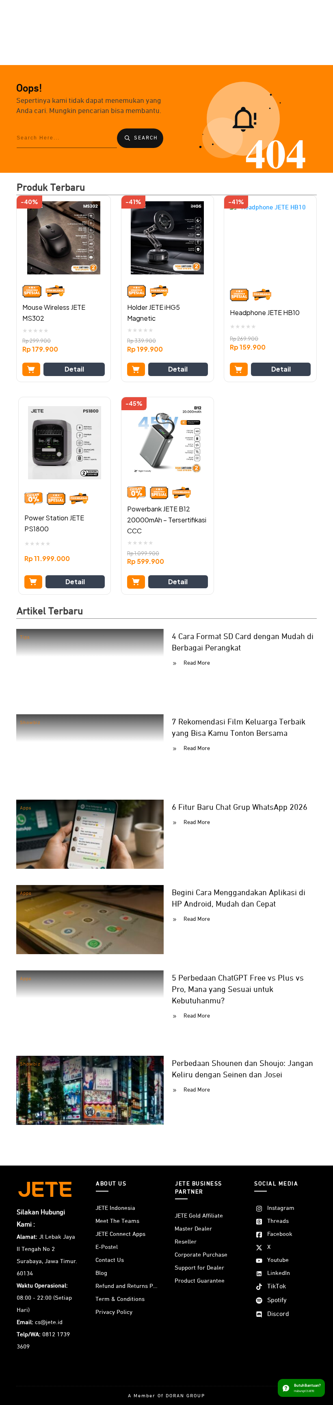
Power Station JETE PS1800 (54, 523)
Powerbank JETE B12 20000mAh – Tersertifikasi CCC (166, 520)
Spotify (277, 1300)
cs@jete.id (49, 1322)
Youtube (278, 1260)
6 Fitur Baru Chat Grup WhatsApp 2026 (239, 807)
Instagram (280, 1208)
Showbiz (30, 722)
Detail (74, 369)
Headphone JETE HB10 (265, 312)
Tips (25, 637)
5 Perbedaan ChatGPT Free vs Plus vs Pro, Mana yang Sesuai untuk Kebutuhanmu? (238, 989)
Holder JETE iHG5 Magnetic (153, 312)
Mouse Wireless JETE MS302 (53, 312)
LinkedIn (278, 1273)
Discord (278, 1314)
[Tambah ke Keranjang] (31, 369)
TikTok (276, 1286)
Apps (26, 808)
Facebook (279, 1234)
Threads (278, 1221)
